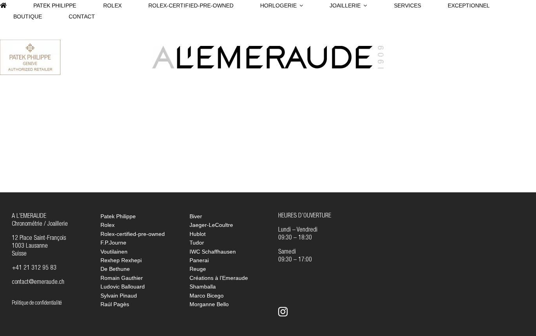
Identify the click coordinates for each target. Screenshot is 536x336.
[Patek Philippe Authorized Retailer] (30, 43)
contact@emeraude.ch (38, 282)
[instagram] (283, 311)
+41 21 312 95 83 (34, 268)
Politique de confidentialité (37, 303)
